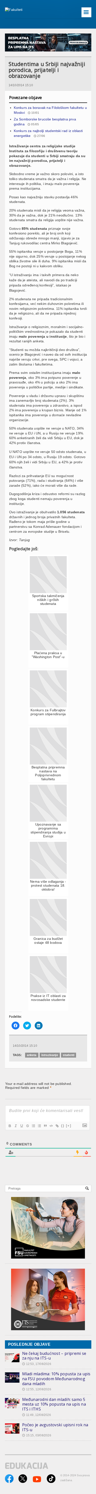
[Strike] (27, 1126)
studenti (68, 1055)
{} (62, 1126)
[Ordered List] (33, 1126)
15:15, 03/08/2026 (36, 1435)
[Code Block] (51, 1126)
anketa (32, 1055)
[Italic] (15, 1126)
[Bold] (10, 1126)
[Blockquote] (45, 1126)
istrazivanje (49, 1055)
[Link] (57, 1126)
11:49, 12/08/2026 (36, 1415)
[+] (68, 1126)
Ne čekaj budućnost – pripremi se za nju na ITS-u (54, 1356)
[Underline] (21, 1126)
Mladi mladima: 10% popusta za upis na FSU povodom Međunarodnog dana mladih (56, 1378)
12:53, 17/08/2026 (36, 1364)
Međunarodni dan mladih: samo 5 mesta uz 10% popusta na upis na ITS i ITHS (54, 1404)
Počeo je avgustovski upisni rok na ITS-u (55, 1427)
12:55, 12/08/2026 (36, 1389)
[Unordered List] (39, 1126)
